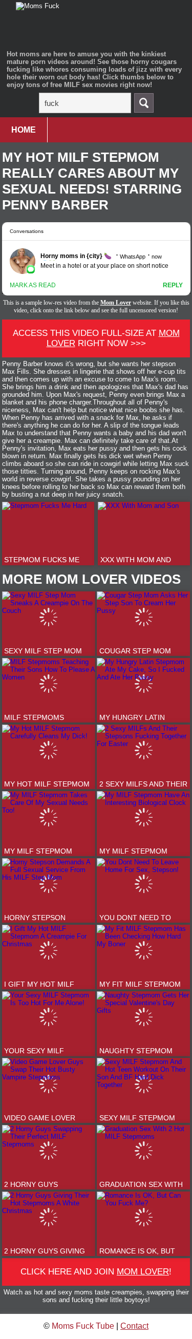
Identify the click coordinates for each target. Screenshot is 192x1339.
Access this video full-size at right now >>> (96, 338)
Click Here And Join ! (96, 1272)
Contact (134, 1326)
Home (23, 129)
